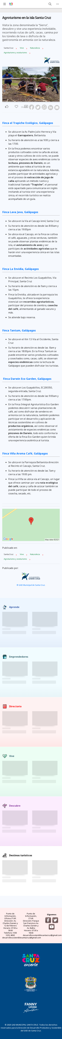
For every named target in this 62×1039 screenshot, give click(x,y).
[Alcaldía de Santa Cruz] (31, 960)
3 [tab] (29, 100)
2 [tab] (27, 100)
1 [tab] (25, 100)
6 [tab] (34, 100)
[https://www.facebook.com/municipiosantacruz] (48, 920)
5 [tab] (32, 100)
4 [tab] (31, 100)
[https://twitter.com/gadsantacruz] (55, 920)
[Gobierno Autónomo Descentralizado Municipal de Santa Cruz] (31, 984)
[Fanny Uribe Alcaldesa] (31, 1008)
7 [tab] (36, 100)
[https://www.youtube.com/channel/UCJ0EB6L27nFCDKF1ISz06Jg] (51, 927)
